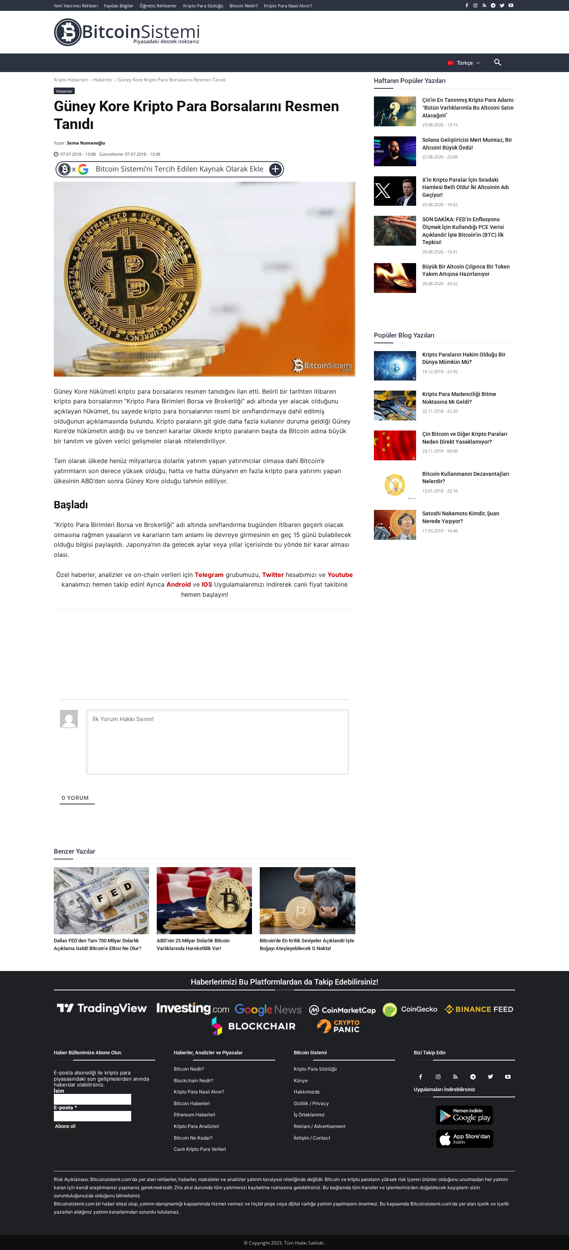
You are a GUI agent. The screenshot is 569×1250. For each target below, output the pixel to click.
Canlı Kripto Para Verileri (200, 1149)
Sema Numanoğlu (86, 143)
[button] (497, 62)
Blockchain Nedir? (193, 1080)
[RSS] (484, 5)
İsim (59, 1091)
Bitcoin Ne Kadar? (193, 1138)
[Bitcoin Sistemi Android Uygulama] (464, 1123)
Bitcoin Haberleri (192, 1103)
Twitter (273, 575)
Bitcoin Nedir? (189, 1069)
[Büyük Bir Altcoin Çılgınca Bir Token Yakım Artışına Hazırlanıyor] (395, 278)
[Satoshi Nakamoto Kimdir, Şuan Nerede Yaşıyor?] (395, 525)
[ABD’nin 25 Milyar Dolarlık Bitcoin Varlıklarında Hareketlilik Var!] (204, 900)
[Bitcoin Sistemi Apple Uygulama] (464, 1147)
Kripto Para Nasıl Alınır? (199, 1092)
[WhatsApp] (195, 630)
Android (178, 584)
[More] (249, 630)
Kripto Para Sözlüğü (315, 1069)
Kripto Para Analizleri (196, 1126)
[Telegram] (493, 5)
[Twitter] (501, 5)
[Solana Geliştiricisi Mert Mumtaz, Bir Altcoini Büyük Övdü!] (395, 151)
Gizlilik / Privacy (311, 1103)
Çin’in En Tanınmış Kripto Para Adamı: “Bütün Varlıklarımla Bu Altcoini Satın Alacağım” (468, 107)
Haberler (103, 79)
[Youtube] (510, 5)
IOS (207, 584)
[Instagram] (475, 5)
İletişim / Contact (312, 1138)
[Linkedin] (213, 630)
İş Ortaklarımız (309, 1114)
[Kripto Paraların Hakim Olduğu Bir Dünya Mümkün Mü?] (395, 366)
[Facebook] (466, 5)
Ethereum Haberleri (194, 1114)
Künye (301, 1080)
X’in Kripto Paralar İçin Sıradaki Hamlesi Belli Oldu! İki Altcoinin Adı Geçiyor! (465, 187)
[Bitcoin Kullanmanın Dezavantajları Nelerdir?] (395, 485)
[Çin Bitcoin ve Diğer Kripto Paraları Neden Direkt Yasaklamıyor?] (395, 445)
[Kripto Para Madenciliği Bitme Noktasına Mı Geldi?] (395, 405)
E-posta (65, 1108)
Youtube (340, 575)
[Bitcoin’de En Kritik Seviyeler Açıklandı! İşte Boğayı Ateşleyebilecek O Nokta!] (307, 900)
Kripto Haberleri (71, 79)
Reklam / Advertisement (319, 1126)
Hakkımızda (307, 1092)
